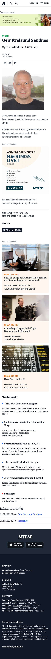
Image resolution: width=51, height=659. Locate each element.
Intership (23, 520)
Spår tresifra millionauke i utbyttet (21, 443)
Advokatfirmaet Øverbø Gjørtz (19, 288)
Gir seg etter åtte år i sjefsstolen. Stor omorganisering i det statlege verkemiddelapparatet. (18, 433)
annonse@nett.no (19, 608)
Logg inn (34, 3)
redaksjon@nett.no (21, 606)
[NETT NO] (6, 3)
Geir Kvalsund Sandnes (30, 514)
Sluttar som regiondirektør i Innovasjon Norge (24, 424)
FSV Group (8, 230)
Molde (18, 230)
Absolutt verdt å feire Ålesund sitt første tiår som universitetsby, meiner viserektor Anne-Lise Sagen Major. (25, 411)
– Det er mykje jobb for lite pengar (21, 462)
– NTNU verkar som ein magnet (20, 403)
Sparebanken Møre (14, 339)
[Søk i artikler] (16, 3)
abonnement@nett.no (24, 611)
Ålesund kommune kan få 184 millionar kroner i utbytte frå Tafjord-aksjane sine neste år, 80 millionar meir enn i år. (24, 451)
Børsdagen (9, 493)
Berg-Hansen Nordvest (16, 387)
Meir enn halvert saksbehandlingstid (23, 478)
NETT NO (6, 54)
